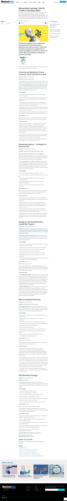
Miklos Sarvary (25, 380)
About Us (36, 486)
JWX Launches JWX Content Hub (55, 33)
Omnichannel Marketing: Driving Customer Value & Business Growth (34, 85)
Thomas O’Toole (27, 231)
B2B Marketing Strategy (25, 382)
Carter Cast (45, 228)
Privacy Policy (28, 490)
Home (27, 486)
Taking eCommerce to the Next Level (25, 435)
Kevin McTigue (21, 231)
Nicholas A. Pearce (34, 231)
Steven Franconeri (33, 230)
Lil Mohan (25, 304)
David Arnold (36, 304)
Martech (17, 2)
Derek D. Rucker (41, 231)
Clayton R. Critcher (40, 151)
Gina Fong (28, 230)
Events (43, 2)
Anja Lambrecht (30, 304)
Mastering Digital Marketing (24, 306)
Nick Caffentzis (26, 228)
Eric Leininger (45, 230)
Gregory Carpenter (39, 228)
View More (21, 442)
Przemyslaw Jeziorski (27, 151)
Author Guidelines (37, 490)
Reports (34, 2)
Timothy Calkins (32, 228)
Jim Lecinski (25, 79)
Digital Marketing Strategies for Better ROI (27, 436)
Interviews (26, 2)
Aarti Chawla (21, 20)
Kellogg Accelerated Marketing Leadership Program (28, 235)
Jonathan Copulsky (22, 230)
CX (21, 2)
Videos (39, 2)
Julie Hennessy (31, 79)
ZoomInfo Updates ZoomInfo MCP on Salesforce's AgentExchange (55, 26)
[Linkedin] (5, 497)
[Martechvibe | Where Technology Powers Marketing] (7, 2)
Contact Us (36, 487)
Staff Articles (8, 23)
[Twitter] (3, 497)
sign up (62, 489)
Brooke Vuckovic (25, 233)
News (30, 2)
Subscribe (63, 1)
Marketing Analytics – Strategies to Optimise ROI (31, 161)
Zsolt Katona (34, 151)
